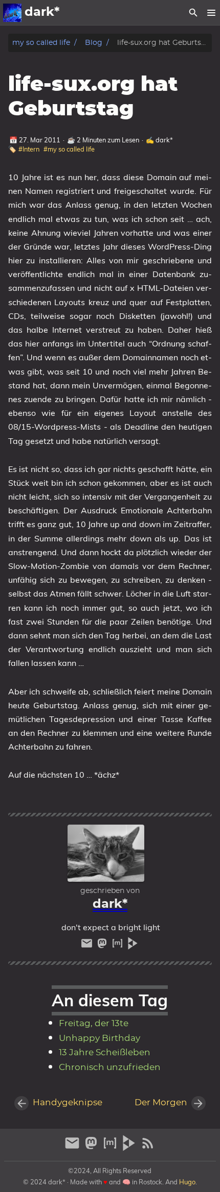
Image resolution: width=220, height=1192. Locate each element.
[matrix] (118, 945)
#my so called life (69, 149)
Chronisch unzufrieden (110, 1067)
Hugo (187, 1182)
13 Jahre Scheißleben (104, 1053)
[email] (88, 945)
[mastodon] (103, 945)
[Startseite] (12, 13)
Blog (93, 42)
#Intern (28, 149)
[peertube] (132, 945)
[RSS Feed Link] (148, 1147)
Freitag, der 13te (93, 1024)
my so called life (41, 42)
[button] (211, 13)
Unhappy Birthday (99, 1038)
